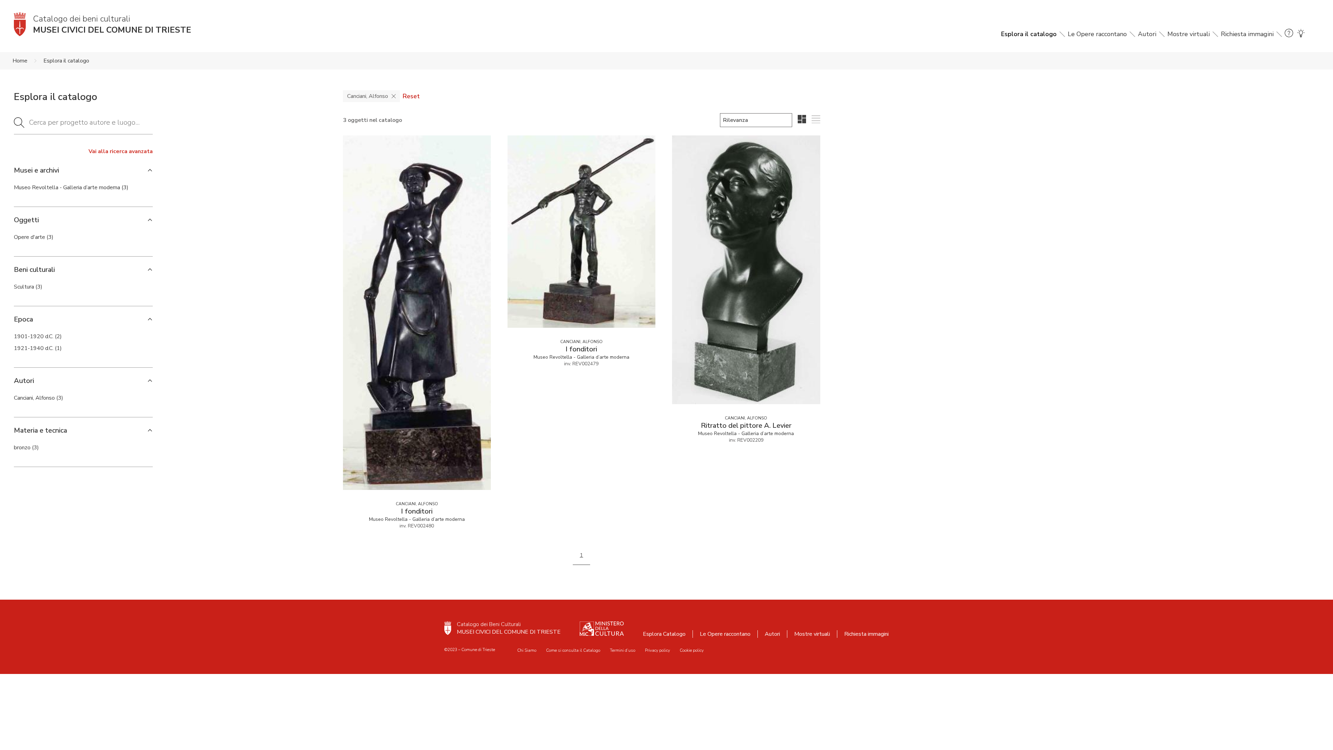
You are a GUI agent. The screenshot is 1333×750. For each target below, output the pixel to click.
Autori (1147, 34)
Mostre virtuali (1188, 34)
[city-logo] (447, 628)
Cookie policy (692, 650)
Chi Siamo (526, 650)
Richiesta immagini (1247, 34)
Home (19, 61)
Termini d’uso (622, 650)
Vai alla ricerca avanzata (121, 151)
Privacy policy (657, 650)
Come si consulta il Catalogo (573, 650)
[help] (1289, 34)
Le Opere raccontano (1097, 34)
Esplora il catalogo (1029, 34)
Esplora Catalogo (664, 634)
